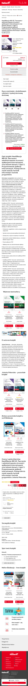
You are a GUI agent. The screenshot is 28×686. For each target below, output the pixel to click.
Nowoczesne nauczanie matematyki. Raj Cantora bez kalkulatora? (19, 595)
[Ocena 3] (16, 47)
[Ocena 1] (13, 47)
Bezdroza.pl (8, 661)
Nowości (15, 9)
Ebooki (12, 6)
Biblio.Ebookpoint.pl (10, 667)
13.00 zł (9, 602)
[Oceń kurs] (6, 482)
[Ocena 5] (19, 47)
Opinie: (15, 50)
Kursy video (17, 6)
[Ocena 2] (14, 47)
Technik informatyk (16, 540)
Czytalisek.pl (8, 665)
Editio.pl (7, 659)
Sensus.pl (17, 657)
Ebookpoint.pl (18, 661)
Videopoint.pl (8, 663)
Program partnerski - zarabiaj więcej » (18, 618)
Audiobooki (4, 9)
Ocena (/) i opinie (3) (8, 81)
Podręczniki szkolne (6, 540)
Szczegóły (7, 83)
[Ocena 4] (17, 47)
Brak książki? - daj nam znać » (17, 623)
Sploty (16, 665)
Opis (6, 79)
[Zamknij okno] (25, 680)
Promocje (10, 9)
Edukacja (15, 41)
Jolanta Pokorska (19, 38)
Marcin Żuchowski (19, 597)
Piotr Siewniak (8, 321)
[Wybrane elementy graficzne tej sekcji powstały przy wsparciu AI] (25, 336)
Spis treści (7, 86)
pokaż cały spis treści (9, 563)
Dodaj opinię (15, 482)
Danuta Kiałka (7, 447)
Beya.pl (16, 663)
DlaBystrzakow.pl (18, 659)
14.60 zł (10, 452)
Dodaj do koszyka (15, 148)
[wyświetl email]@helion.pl (9, 676)
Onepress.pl (8, 657)
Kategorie (4, 6)
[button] (24, 302)
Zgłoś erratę (4, 537)
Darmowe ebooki (6, 12)
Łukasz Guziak (19, 321)
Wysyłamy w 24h (14, 65)
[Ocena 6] (20, 47)
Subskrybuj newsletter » (18, 630)
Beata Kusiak (17, 447)
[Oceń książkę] (18, 47)
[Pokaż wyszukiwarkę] (20, 3)
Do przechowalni (14, 71)
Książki (8, 6)
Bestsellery (20, 9)
